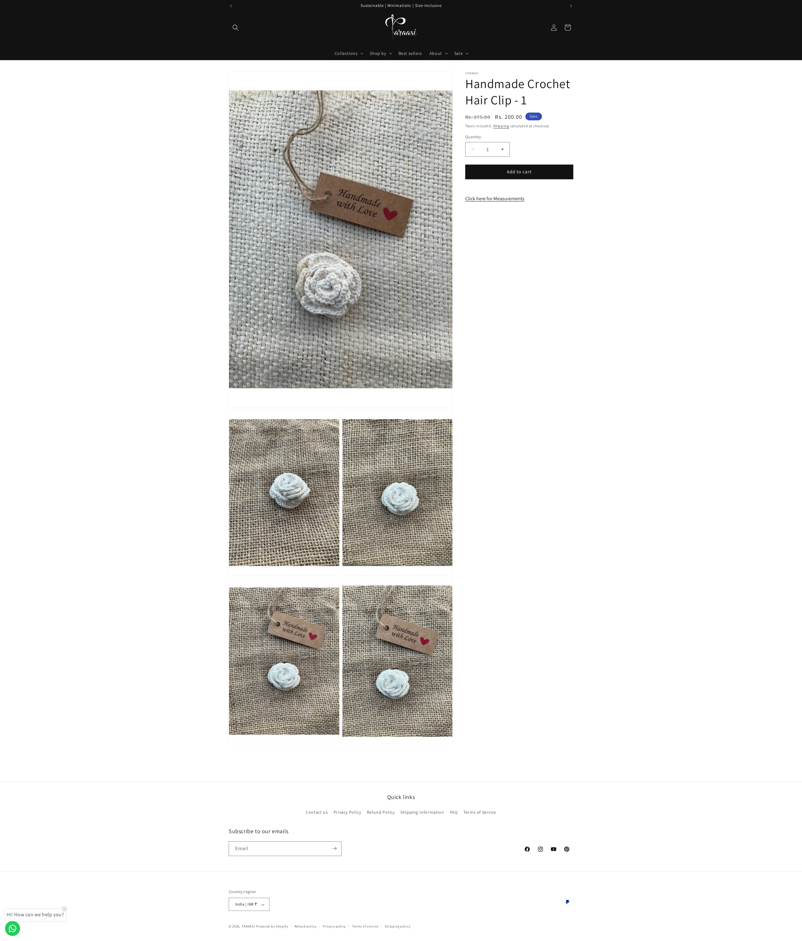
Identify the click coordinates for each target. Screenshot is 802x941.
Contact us (317, 812)
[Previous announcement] (231, 6)
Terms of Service (479, 812)
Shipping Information (422, 812)
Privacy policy (334, 926)
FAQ (454, 812)
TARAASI (248, 926)
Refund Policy (381, 812)
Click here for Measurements (494, 198)
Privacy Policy (347, 812)
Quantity (473, 136)
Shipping (501, 126)
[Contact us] (12, 928)
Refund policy (305, 926)
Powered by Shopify (272, 926)
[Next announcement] (571, 6)
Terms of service (365, 926)
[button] (235, 27)
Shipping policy (398, 926)
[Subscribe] (334, 848)
